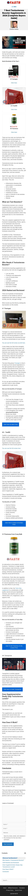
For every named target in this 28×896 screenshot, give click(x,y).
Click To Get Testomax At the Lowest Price (14, 647)
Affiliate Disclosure (13, 888)
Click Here (14, 83)
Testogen (17, 363)
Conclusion (6, 871)
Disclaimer (22, 888)
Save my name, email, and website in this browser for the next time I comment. (14, 837)
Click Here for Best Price (11, 424)
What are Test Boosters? (10, 858)
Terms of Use (18, 890)
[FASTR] (14, 2)
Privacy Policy (9, 890)
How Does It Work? (8, 869)
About (4, 888)
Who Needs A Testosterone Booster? (13, 860)
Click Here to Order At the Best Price (14, 523)
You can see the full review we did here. (13, 343)
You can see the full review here (11, 448)
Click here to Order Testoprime (12, 689)
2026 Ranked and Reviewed (11, 862)
